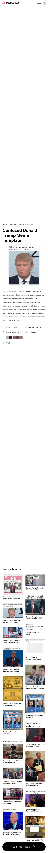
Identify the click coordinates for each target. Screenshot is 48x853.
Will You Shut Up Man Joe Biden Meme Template (12, 833)
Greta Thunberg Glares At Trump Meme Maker (35, 745)
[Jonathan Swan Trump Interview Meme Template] (35, 675)
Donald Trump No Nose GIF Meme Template (11, 621)
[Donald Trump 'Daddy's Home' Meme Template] (13, 585)
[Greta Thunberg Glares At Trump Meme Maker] (35, 732)
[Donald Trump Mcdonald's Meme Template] (35, 580)
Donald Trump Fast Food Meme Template (12, 762)
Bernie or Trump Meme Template (11, 733)
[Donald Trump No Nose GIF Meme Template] (13, 611)
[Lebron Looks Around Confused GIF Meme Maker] (35, 798)
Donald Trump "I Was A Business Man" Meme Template (11, 670)
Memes (21, 224)
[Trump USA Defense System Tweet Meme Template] (35, 647)
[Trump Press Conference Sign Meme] (13, 793)
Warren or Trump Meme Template (34, 716)
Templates (12, 224)
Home (5, 224)
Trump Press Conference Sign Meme (12, 802)
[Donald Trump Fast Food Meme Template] (13, 749)
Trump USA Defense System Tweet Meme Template (33, 659)
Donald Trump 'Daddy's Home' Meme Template (11, 598)
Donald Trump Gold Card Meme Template (12, 704)
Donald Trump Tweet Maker (33, 633)
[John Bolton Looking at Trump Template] (35, 766)
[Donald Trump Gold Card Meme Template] (13, 688)
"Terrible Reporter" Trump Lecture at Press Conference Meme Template (12, 782)
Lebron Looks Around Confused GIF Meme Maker (34, 810)
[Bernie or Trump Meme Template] (13, 720)
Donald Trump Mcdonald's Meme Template (35, 589)
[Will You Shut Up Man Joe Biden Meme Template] (13, 819)
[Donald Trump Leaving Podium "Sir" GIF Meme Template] (35, 605)
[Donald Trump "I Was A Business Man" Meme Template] (13, 657)
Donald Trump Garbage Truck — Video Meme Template (11, 641)
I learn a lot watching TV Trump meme (34, 841)
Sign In (38, 3)
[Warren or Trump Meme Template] (35, 703)
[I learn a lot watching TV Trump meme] (35, 827)
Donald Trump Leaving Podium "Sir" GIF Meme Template (34, 618)
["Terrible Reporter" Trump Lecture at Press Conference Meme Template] (13, 773)
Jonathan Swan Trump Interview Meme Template (35, 688)
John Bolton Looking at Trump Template (34, 784)
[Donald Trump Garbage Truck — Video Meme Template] (13, 632)
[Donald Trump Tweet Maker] (35, 627)
